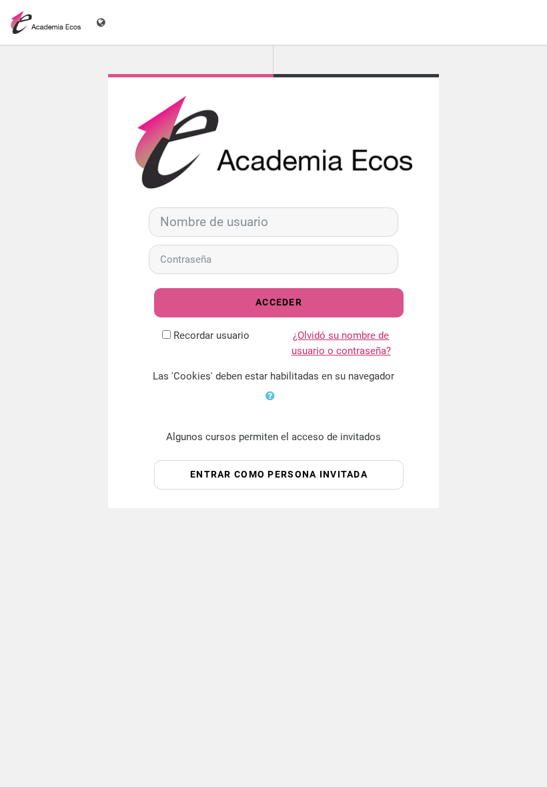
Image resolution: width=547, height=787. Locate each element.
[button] (273, 404)
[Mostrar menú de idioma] (102, 22)
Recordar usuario (211, 335)
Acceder (278, 302)
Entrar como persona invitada (279, 474)
